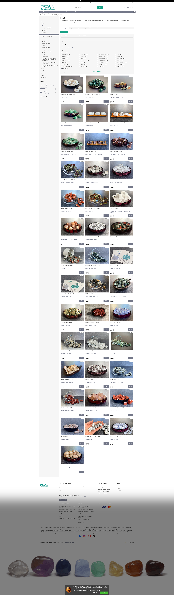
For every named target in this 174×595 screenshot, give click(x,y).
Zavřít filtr (64, 31)
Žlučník (65, 68)
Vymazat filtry (96, 71)
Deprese (83, 56)
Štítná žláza (120, 64)
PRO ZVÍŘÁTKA (44, 74)
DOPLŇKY (42, 75)
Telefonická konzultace (90, 3)
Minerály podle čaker (46, 47)
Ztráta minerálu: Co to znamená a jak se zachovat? (67, 507)
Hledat (100, 7)
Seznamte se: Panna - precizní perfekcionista (84, 507)
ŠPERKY (42, 70)
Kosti (83, 58)
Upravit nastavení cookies (69, 542)
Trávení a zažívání (67, 66)
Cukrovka (65, 56)
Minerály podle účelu (46, 41)
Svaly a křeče (102, 64)
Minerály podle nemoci (46, 43)
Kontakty (119, 486)
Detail (81, 101)
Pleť (64, 62)
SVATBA (43, 54)
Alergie (65, 52)
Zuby (101, 66)
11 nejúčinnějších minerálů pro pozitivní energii (86, 512)
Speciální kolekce (45, 56)
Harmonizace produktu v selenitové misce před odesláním (66, 512)
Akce (64, 35)
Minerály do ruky (45, 30)
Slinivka (65, 64)
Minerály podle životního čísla (48, 49)
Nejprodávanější (87, 28)
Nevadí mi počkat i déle (44, 94)
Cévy (119, 54)
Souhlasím (104, 592)
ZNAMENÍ (44, 45)
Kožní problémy (103, 58)
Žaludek (120, 66)
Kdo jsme (119, 490)
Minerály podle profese (47, 52)
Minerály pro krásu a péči (47, 51)
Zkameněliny (44, 40)
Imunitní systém (103, 56)
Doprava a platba (79, 3)
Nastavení (95, 592)
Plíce (83, 62)
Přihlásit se (63, 499)
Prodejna (119, 488)
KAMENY (42, 25)
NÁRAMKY (43, 68)
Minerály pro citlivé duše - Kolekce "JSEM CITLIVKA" (49, 63)
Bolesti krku (84, 54)
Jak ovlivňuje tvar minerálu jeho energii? (67, 518)
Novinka (83, 35)
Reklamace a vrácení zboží (103, 491)
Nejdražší (79, 28)
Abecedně (96, 28)
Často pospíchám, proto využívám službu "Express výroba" (48, 90)
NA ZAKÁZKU (43, 72)
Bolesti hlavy (66, 54)
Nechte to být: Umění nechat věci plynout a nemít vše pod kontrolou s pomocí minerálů (86, 516)
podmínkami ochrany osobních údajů (78, 496)
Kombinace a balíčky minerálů (48, 29)
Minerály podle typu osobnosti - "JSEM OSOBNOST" (50, 66)
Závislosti (84, 66)
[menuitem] (40, 12)
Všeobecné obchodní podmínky (104, 489)
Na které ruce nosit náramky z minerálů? (67, 509)
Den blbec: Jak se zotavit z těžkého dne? (86, 509)
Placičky (44, 32)
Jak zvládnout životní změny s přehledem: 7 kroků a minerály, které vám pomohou (85, 521)
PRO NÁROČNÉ (43, 77)
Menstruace (65, 60)
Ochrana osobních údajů (103, 493)
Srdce (83, 64)
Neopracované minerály (47, 36)
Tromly (43, 34)
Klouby (64, 58)
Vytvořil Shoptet (131, 542)
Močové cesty (85, 60)
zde (99, 590)
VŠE (41, 21)
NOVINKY (42, 23)
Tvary (43, 38)
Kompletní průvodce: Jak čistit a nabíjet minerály (67, 515)
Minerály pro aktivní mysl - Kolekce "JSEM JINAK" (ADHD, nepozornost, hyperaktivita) (49, 59)
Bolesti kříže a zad (104, 54)
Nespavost (120, 60)
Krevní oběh (120, 58)
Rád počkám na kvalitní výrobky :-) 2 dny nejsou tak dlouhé (48, 86)
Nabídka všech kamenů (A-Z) (47, 27)
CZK (127, 3)
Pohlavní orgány (103, 62)
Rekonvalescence (121, 62)
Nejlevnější (72, 28)
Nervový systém (103, 60)
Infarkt (119, 56)
